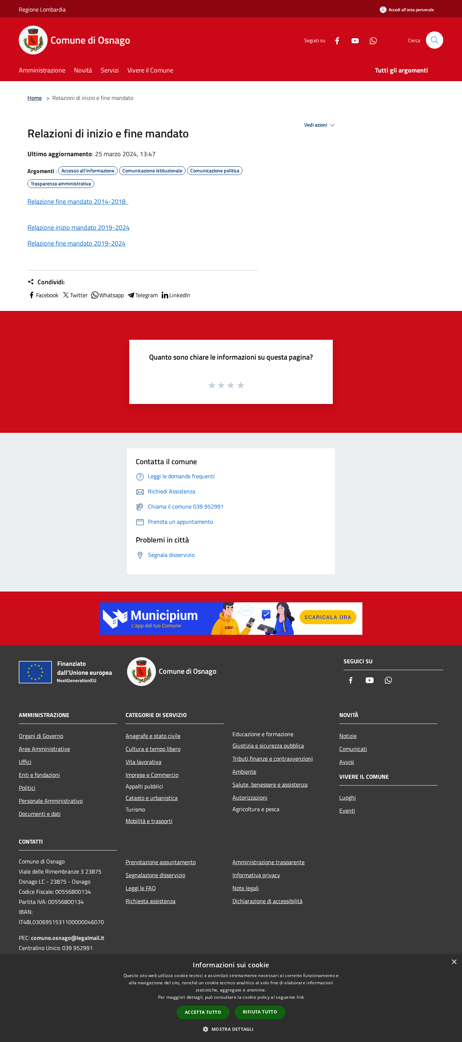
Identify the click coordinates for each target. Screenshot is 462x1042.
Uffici (25, 761)
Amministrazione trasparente (268, 862)
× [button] (454, 962)
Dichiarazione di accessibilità (267, 901)
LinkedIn (179, 295)
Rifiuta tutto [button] (260, 1012)
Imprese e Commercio (152, 774)
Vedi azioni (316, 125)
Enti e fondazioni (39, 774)
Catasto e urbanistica (152, 797)
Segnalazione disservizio (155, 875)
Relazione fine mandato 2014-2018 (77, 201)
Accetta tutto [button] (203, 1012)
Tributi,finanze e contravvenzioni (272, 758)
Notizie (348, 735)
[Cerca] (434, 40)
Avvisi (346, 761)
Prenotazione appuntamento (161, 862)
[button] (230, 1029)
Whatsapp (111, 295)
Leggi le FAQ (141, 888)
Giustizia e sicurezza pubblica (268, 745)
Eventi (347, 810)
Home (34, 97)
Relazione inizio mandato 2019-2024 (78, 227)
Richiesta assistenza (150, 901)
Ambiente (244, 771)
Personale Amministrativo (51, 800)
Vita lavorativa (143, 761)
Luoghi (347, 797)
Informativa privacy (256, 875)
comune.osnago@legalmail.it (67, 937)
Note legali (245, 888)
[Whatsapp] (370, 40)
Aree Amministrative (44, 748)
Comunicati (353, 748)
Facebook (47, 295)
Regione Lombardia (42, 9)
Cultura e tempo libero (153, 748)
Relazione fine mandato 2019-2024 (76, 243)
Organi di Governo (41, 735)
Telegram (146, 295)
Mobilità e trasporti (149, 821)
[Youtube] (352, 40)
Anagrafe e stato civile (153, 735)
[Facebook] (334, 40)
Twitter (79, 295)
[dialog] (231, 998)
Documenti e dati (40, 813)
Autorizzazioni (249, 797)
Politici (27, 787)
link (300, 997)
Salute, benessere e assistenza (270, 784)
